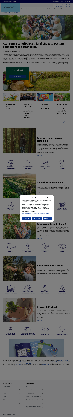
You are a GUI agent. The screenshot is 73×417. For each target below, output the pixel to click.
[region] (37, 208)
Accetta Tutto (47, 218)
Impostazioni (26, 218)
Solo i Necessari (37, 218)
